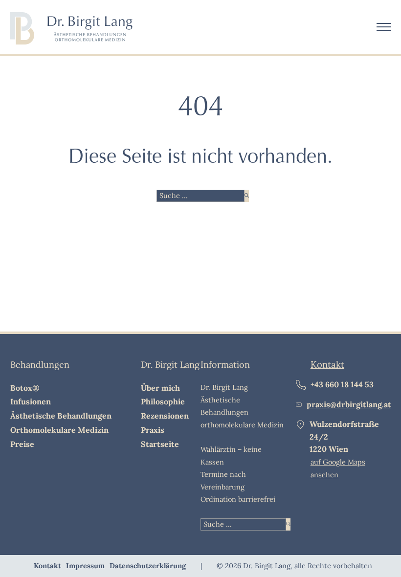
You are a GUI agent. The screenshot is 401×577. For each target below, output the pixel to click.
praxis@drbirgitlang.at (349, 404)
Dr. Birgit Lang (170, 364)
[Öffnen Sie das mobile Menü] (384, 27)
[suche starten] (247, 196)
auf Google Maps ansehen (338, 468)
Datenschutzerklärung (148, 565)
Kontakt (327, 364)
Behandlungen (39, 364)
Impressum (85, 565)
